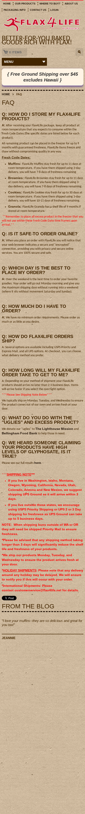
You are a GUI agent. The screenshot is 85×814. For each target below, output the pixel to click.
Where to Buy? (49, 3)
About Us (71, 3)
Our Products (25, 3)
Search (79, 52)
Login (54, 10)
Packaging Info (15, 10)
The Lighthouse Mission (54, 429)
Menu (8, 61)
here (37, 463)
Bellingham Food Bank (19, 433)
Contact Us (38, 10)
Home (7, 3)
